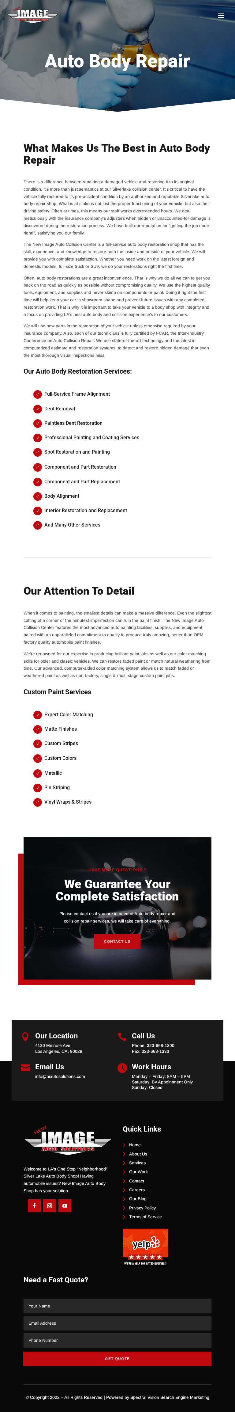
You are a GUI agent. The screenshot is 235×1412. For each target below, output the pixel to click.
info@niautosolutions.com (60, 1076)
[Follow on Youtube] (64, 1205)
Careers (137, 1189)
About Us (138, 1153)
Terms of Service (145, 1216)
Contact (136, 1180)
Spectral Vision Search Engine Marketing (169, 1397)
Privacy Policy (142, 1207)
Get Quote (117, 1359)
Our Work (138, 1171)
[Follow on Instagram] (49, 1205)
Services (137, 1162)
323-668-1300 (160, 1045)
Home (135, 1144)
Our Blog (138, 1198)
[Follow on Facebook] (34, 1205)
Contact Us (117, 941)
